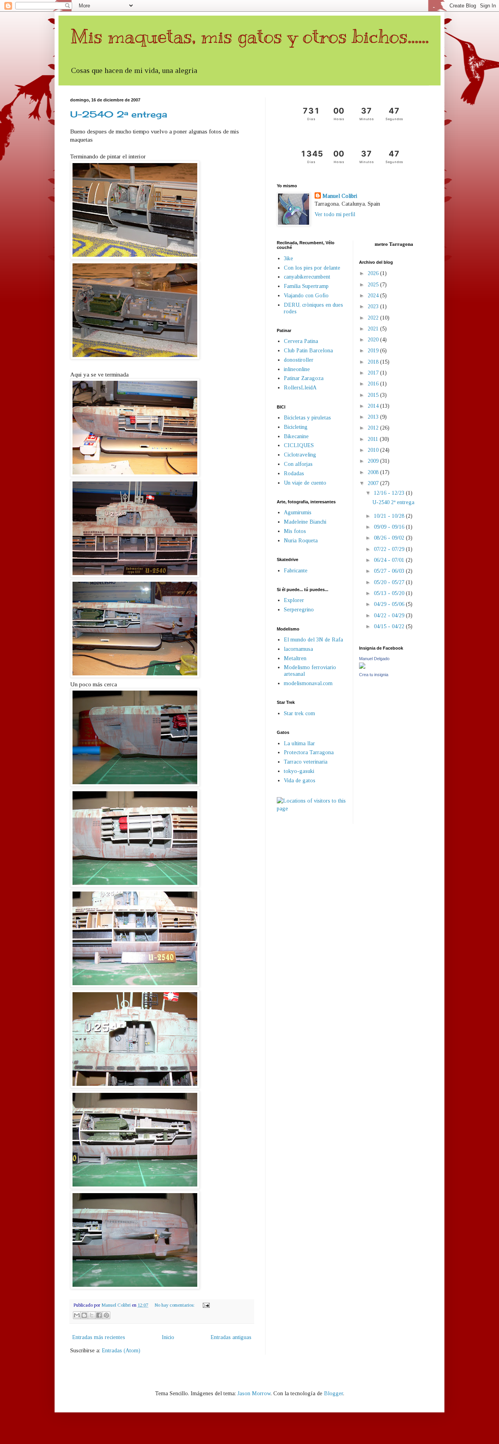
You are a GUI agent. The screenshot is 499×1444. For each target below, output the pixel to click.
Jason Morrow (254, 1393)
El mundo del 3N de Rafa (313, 640)
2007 (374, 483)
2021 (374, 329)
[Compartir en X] (92, 1315)
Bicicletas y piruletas (307, 418)
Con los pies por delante (312, 268)
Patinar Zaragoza (304, 378)
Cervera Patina (301, 341)
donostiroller (298, 360)
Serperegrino (299, 610)
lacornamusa (298, 649)
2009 (374, 461)
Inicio (168, 1337)
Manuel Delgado (374, 658)
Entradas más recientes (98, 1337)
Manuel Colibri (339, 196)
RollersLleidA (300, 388)
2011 (374, 439)
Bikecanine (296, 436)
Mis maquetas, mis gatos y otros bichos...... (249, 36)
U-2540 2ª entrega (118, 114)
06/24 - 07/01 (390, 560)
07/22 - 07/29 (390, 549)
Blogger (333, 1393)
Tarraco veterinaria (305, 762)
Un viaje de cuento (305, 483)
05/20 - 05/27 (390, 582)
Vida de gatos (299, 780)
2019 (374, 350)
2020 (374, 340)
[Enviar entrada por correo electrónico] (205, 1305)
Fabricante (296, 571)
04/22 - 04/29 (390, 615)
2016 (374, 384)
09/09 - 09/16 (390, 527)
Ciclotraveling (300, 455)
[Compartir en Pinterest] (106, 1315)
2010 (374, 450)
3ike (288, 258)
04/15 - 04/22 (390, 626)
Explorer (294, 600)
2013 (374, 417)
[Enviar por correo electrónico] (77, 1315)
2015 (374, 395)
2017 (374, 373)
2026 (374, 273)
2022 (374, 318)
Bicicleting (296, 427)
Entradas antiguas (231, 1337)
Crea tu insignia (373, 674)
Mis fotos (295, 531)
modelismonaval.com (308, 683)
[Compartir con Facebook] (99, 1315)
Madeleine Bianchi (305, 522)
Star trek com (299, 713)
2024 (374, 295)
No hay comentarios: (175, 1305)
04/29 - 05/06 (390, 604)
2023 (374, 306)
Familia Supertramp (306, 286)
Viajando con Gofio (306, 295)
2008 (374, 472)
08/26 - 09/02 (390, 538)
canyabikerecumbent (307, 277)
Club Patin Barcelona (308, 350)
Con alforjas (298, 464)
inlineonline (297, 369)
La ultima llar (299, 743)
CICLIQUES (299, 445)
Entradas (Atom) (121, 1350)
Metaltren (295, 658)
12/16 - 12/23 (390, 493)
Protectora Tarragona (309, 752)
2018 (374, 362)
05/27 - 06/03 (390, 571)
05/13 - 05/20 (390, 593)
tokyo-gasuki (299, 771)
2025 (374, 285)
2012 (374, 428)
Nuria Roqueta (301, 540)
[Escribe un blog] (84, 1315)
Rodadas (294, 473)
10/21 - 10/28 (390, 516)
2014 (374, 406)
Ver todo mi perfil (335, 214)
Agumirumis (297, 512)
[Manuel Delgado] (362, 667)
